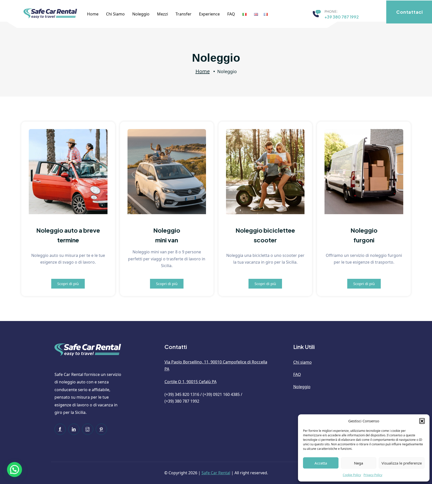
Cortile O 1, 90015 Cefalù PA (190, 381)
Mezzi (162, 14)
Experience (209, 14)
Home (92, 14)
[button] (422, 420)
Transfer (184, 14)
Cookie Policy (352, 475)
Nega (358, 463)
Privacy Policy (373, 475)
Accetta (320, 463)
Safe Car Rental (216, 473)
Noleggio (141, 14)
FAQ (231, 14)
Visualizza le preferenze (402, 463)
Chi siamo (115, 14)
